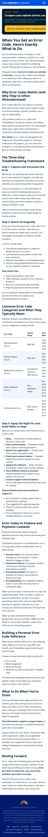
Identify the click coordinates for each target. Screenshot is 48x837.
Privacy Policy (36, 827)
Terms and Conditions (14, 829)
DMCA (26, 829)
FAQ (8, 827)
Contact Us (25, 827)
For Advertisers (36, 829)
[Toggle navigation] (43, 3)
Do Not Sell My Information (35, 832)
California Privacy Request (13, 832)
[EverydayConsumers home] (15, 3)
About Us (15, 827)
